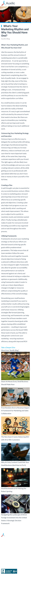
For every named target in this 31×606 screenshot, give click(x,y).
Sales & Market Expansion (11, 584)
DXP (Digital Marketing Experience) (14, 588)
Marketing (5, 580)
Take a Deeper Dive (8, 347)
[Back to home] (8, 3)
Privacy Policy (18, 601)
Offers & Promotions (9, 593)
